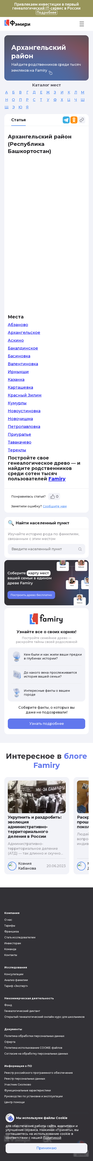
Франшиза (11, 931)
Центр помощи (14, 1102)
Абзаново (18, 324)
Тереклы (17, 450)
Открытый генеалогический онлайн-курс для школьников (44, 1016)
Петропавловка (24, 426)
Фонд (8, 1005)
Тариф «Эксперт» (16, 986)
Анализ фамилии (16, 980)
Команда (10, 949)
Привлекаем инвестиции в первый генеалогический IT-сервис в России (46, 8)
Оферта (9, 1041)
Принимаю (46, 1148)
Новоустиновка (24, 411)
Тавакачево (19, 442)
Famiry (57, 478)
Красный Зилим (25, 395)
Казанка (16, 379)
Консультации (13, 974)
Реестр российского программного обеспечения (38, 1072)
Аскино (16, 340)
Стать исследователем (19, 937)
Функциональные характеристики (27, 1090)
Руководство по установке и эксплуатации (33, 1096)
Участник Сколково (17, 1084)
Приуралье (19, 434)
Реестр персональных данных (24, 1078)
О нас (8, 919)
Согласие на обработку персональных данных (36, 1053)
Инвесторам (12, 943)
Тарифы (9, 925)
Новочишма (20, 418)
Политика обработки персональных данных (34, 1036)
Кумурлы (17, 403)
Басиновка (19, 356)
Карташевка (20, 387)
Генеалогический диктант (22, 1011)
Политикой (52, 1138)
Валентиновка (23, 364)
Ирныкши (18, 371)
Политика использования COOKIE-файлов (33, 1047)
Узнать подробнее (46, 724)
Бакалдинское (23, 348)
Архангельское (24, 332)
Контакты (10, 955)
